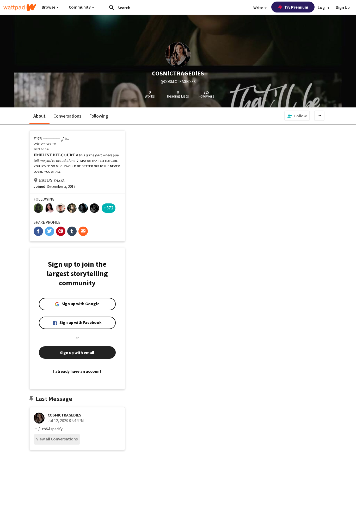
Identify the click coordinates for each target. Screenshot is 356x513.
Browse (49, 7)
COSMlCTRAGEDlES (64, 415)
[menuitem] (297, 116)
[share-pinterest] (60, 231)
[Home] (19, 8)
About (39, 116)
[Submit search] (111, 7)
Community (80, 7)
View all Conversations (57, 438)
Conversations (67, 116)
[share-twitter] (49, 231)
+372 (108, 208)
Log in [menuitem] (323, 7)
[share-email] (83, 231)
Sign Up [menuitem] (343, 7)
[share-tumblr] (72, 231)
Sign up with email (77, 352)
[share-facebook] (38, 231)
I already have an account (77, 371)
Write (258, 7)
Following (98, 116)
